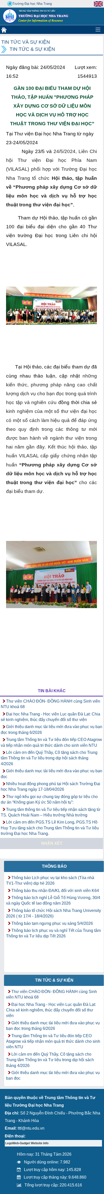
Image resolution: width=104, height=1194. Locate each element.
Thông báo (54, 866)
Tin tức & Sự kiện (32, 49)
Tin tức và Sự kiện (25, 42)
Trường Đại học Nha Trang (32, 4)
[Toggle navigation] (98, 29)
